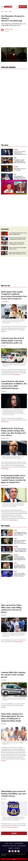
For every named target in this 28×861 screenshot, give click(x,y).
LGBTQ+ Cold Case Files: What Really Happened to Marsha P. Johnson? (16, 244)
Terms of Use (3, 855)
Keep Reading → (16, 374)
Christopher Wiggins (5, 301)
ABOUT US (11, 843)
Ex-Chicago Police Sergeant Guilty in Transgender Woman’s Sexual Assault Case (17, 239)
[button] (14, 54)
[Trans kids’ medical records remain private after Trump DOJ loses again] (7, 557)
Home (2, 11)
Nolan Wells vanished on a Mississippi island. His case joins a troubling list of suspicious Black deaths (12, 717)
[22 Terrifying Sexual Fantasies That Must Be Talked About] (4, 233)
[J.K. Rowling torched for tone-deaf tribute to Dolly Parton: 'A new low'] (7, 532)
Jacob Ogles (4, 345)
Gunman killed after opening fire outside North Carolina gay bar (13, 674)
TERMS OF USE (11, 848)
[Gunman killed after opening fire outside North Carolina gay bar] (14, 689)
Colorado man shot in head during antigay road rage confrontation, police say (12, 340)
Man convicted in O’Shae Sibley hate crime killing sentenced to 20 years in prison (11, 608)
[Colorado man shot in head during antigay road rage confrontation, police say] (14, 355)
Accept (14, 859)
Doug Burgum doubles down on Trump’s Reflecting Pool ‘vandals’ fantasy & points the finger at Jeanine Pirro (13, 479)
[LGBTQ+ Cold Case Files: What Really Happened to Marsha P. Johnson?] (4, 243)
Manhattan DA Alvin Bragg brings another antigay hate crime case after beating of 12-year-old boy (13, 432)
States (15, 571)
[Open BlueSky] (12, 851)
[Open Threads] (15, 851)
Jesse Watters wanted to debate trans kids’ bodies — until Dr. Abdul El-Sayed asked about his (20, 550)
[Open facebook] (9, 851)
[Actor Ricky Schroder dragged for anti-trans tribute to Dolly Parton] (7, 565)
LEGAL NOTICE (17, 848)
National (16, 149)
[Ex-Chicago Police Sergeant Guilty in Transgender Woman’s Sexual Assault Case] (4, 238)
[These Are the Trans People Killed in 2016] (4, 248)
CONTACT (6, 843)
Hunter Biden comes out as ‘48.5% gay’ (20, 169)
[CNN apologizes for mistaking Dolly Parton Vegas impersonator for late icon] (7, 176)
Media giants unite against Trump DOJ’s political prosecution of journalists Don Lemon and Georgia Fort (14, 295)
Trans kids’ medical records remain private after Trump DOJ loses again (20, 559)
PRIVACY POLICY (14, 845)
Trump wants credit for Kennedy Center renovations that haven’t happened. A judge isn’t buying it (20, 154)
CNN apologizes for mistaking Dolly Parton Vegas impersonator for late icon (20, 178)
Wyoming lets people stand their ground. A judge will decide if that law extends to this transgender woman (19, 162)
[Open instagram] (18, 851)
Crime (10, 11)
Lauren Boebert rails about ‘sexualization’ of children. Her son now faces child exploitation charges (14, 384)
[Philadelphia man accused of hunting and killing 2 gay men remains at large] (14, 808)
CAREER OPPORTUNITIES (18, 843)
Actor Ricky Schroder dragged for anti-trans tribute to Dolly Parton (19, 566)
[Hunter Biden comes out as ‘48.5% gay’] (7, 168)
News (6, 11)
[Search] (17, 7)
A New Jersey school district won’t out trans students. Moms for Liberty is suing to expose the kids (20, 575)
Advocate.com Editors (9, 29)
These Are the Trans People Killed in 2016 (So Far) (17, 248)
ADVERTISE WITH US (6, 845)
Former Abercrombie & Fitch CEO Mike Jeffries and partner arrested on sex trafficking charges (17, 254)
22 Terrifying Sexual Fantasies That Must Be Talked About (18, 233)
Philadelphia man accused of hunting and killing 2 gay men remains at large (13, 793)
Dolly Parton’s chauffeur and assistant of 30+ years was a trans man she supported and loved (20, 542)
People (15, 530)
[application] (14, 54)
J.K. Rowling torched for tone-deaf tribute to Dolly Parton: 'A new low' (20, 534)
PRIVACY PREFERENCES (22, 845)
